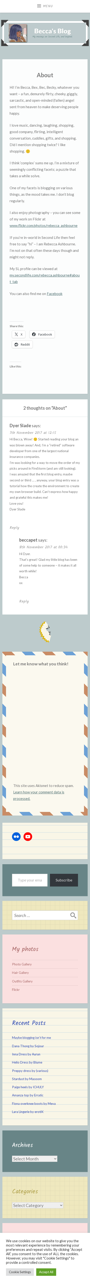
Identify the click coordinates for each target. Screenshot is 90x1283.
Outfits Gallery (22, 981)
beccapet (28, 540)
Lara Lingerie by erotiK (28, 1112)
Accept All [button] (46, 1272)
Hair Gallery (20, 973)
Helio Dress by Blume (27, 1062)
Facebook (54, 293)
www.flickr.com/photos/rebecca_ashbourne (44, 225)
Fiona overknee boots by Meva (34, 1104)
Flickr (16, 990)
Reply (14, 528)
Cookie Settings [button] (20, 1272)
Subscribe (64, 880)
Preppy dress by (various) (30, 1071)
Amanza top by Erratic (27, 1095)
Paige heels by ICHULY (28, 1087)
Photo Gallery (22, 964)
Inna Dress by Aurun (26, 1054)
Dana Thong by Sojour (28, 1046)
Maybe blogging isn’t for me (31, 1038)
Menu (48, 6)
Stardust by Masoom (27, 1079)
